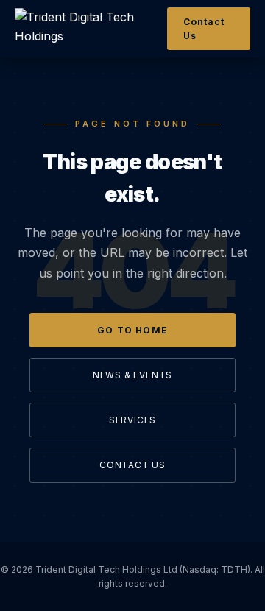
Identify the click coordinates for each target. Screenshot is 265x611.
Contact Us (204, 28)
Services (132, 419)
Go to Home (132, 330)
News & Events (132, 375)
